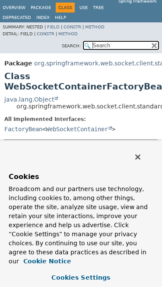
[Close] (137, 157)
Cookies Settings (80, 277)
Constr (72, 27)
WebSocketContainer (77, 129)
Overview (14, 7)
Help (60, 17)
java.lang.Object (29, 99)
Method (95, 27)
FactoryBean (23, 129)
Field (53, 27)
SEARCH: (71, 45)
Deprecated (17, 17)
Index (43, 17)
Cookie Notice (46, 261)
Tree (98, 7)
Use (83, 7)
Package (41, 7)
